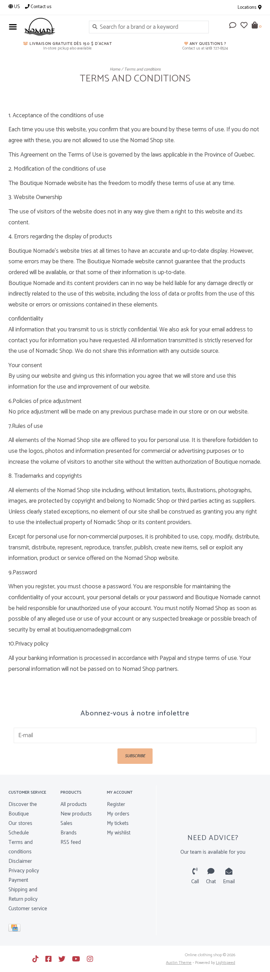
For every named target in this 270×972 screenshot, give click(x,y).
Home (115, 69)
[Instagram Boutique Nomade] (90, 959)
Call (195, 881)
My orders (118, 813)
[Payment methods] (15, 929)
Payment (18, 880)
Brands (68, 832)
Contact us (40, 7)
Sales (66, 823)
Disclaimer (20, 861)
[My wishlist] (244, 26)
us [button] (16, 7)
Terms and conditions (142, 69)
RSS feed (70, 842)
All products (73, 804)
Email (229, 881)
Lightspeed (225, 962)
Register (116, 804)
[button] (232, 26)
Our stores (20, 823)
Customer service (27, 908)
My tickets (118, 823)
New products (76, 813)
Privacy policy (23, 870)
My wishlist (118, 832)
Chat (211, 881)
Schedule (18, 832)
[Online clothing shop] (51, 26)
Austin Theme (179, 962)
